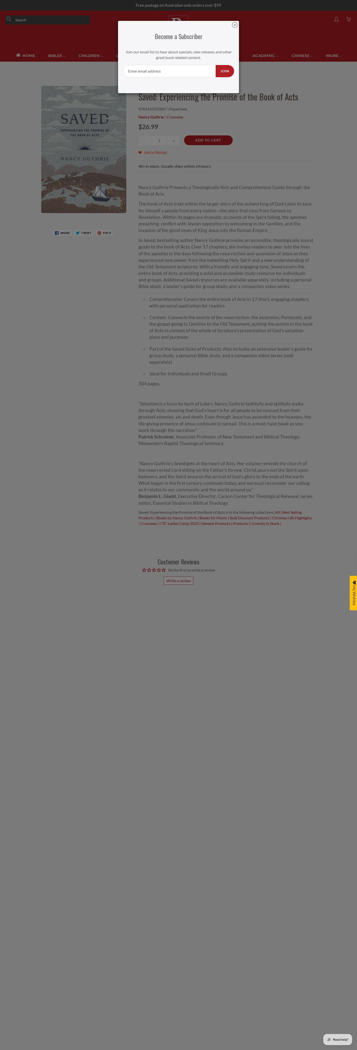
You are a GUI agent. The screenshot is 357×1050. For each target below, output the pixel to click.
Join (225, 71)
